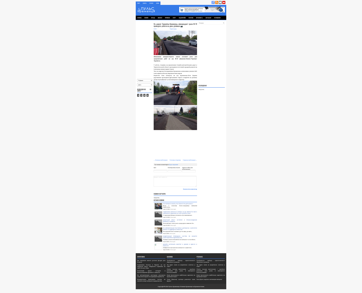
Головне (151, 3)
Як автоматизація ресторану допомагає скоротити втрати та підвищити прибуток (180, 228)
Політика (191, 18)
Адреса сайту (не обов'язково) (187, 168)
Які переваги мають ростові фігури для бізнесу (178, 203)
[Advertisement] (175, 144)
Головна (139, 18)
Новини (146, 18)
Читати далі (173, 209)
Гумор (138, 3)
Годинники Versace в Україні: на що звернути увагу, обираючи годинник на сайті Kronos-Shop (180, 212)
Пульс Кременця (173, 286)
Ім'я (155, 167)
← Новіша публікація (161, 160)
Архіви (157, 3)
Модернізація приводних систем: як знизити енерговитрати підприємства (180, 237)
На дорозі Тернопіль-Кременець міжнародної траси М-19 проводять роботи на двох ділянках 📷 (175, 25)
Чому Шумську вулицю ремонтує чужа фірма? (181, 280)
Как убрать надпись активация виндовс (209, 279)
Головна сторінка (175, 160)
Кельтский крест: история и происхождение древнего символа (151, 271)
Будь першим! (173, 164)
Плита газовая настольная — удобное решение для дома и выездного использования (181, 270)
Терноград (173, 29)
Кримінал (167, 18)
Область (144, 3)
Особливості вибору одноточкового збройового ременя (181, 261)
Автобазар (208, 18)
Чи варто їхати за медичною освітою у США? (181, 265)
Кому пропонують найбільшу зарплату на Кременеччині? (181, 276)
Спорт (174, 18)
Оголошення (217, 18)
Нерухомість (199, 18)
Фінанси (160, 18)
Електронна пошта (174, 167)
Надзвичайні (182, 18)
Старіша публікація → (190, 160)
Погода (153, 18)
